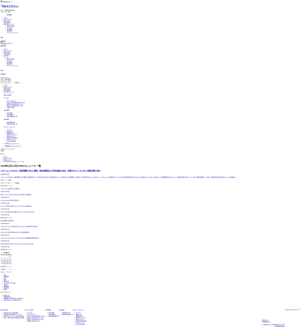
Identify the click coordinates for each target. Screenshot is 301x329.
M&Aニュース (8, 19)
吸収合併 (6, 281)
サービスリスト (11, 100)
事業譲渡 (6, 286)
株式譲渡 (6, 276)
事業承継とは (10, 133)
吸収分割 (6, 288)
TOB (5, 278)
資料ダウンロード (12, 134)
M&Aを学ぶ (7, 21)
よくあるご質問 (11, 141)
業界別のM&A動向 (12, 138)
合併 (5, 279)
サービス (9, 27)
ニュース (8, 50)
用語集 (7, 54)
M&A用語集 (7, 22)
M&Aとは (9, 131)
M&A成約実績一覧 (12, 116)
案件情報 (9, 30)
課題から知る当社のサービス (15, 104)
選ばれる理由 (10, 26)
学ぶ (7, 52)
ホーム (6, 156)
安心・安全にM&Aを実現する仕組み (14, 317)
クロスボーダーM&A (10, 283)
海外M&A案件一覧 (12, 124)
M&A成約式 (10, 114)
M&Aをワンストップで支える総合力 (14, 316)
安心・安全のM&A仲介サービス (16, 102)
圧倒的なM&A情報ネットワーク (13, 314)
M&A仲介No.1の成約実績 (11, 312)
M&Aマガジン (11, 136)
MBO (5, 289)
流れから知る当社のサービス (15, 105)
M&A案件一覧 (11, 122)
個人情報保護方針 (280, 326)
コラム (6, 17)
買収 (5, 275)
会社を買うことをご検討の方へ (12, 300)
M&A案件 (6, 119)
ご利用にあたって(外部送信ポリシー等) (274, 324)
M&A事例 (9, 29)
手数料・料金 (10, 107)
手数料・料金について (33, 321)
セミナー (9, 129)
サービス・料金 (28, 310)
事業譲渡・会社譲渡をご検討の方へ (14, 298)
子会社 (6, 284)
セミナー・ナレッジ (12, 32)
